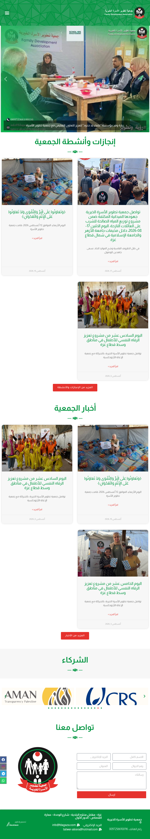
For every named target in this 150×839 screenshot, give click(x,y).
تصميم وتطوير (20, 822)
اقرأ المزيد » (113, 261)
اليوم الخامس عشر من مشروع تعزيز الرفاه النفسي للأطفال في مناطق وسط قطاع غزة (113, 588)
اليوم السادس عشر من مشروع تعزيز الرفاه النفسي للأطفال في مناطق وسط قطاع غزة (113, 340)
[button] (7, 12)
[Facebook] (3, 759)
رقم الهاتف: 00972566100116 (125, 829)
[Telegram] (3, 773)
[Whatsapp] (3, 780)
